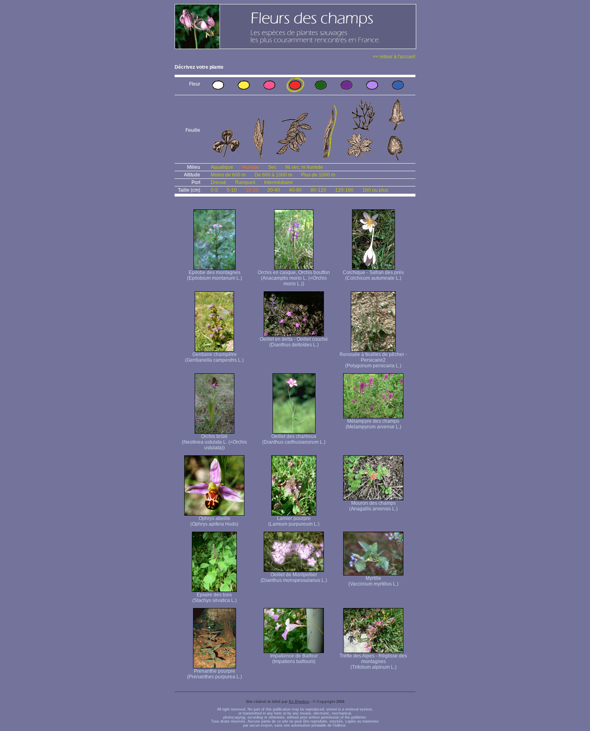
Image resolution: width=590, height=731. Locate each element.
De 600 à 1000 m (273, 175)
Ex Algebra (299, 702)
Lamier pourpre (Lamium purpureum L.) (293, 521)
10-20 (252, 190)
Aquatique (222, 167)
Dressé (218, 182)
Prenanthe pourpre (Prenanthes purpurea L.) (214, 674)
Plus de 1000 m (318, 175)
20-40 (273, 190)
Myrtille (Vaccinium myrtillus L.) (373, 581)
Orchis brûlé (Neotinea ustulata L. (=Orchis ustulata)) (214, 442)
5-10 (232, 190)
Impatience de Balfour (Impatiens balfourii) (294, 658)
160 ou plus (375, 190)
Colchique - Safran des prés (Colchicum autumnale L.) (373, 275)
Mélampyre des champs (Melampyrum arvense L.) (373, 424)
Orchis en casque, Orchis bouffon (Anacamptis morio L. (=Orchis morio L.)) (294, 278)
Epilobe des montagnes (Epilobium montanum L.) (214, 275)
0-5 (214, 190)
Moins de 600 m (228, 175)
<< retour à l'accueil (394, 56)
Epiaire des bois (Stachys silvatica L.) (214, 597)
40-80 (295, 190)
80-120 (318, 190)
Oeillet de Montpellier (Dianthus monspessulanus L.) (293, 577)
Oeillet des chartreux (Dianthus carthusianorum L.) (294, 439)
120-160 (344, 190)
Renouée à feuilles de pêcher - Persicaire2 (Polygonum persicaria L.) (373, 360)
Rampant (245, 182)
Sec (272, 167)
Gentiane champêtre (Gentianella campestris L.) (214, 357)
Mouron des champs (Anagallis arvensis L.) (373, 506)
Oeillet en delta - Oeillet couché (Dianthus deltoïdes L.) (294, 342)
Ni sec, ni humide (304, 167)
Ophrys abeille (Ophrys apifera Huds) (214, 521)
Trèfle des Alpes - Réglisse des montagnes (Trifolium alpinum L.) (373, 661)
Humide (250, 167)
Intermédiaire (278, 182)
